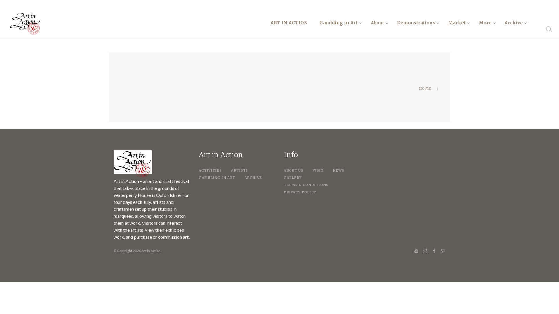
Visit (318, 170)
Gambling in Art (217, 178)
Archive (253, 178)
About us (293, 170)
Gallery (293, 178)
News (338, 170)
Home (425, 88)
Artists (239, 170)
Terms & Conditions (306, 185)
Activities (210, 170)
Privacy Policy (300, 192)
